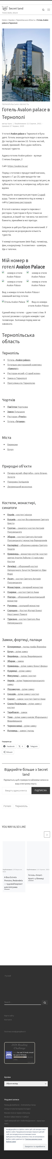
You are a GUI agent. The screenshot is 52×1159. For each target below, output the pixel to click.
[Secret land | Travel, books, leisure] (5, 8)
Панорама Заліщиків (18, 481)
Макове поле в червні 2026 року (17, 1113)
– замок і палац (20, 730)
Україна (11, 20)
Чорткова (17, 406)
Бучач (10, 449)
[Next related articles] (47, 834)
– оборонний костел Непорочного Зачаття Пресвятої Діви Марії (26, 570)
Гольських (16, 411)
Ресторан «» (17, 416)
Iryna (10, 124)
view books (31, 1062)
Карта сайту (9, 1016)
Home (4, 20)
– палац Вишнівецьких (24, 656)
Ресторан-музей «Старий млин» (23, 373)
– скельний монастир (23, 605)
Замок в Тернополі (17, 378)
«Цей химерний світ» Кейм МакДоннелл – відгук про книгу (24, 1122)
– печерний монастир (25, 587)
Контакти (8, 1020)
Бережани (12, 444)
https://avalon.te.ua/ (18, 166)
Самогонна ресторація (19, 202)
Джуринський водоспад (19, 486)
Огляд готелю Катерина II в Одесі (17, 1109)
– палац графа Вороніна (26, 646)
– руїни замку (17, 651)
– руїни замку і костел (23, 694)
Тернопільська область (25, 20)
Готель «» (19, 359)
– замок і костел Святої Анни (26, 698)
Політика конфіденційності (15, 1031)
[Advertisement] (26, 937)
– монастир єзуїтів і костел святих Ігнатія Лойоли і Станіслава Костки (27, 557)
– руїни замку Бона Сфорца (27, 665)
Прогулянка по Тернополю (21, 383)
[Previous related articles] (41, 834)
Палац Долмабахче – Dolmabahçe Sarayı (20, 1105)
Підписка (41, 790)
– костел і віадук (19, 514)
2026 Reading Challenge (19, 1046)
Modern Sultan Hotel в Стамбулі (16, 1117)
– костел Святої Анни (23, 592)
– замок (15, 661)
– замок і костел (21, 675)
